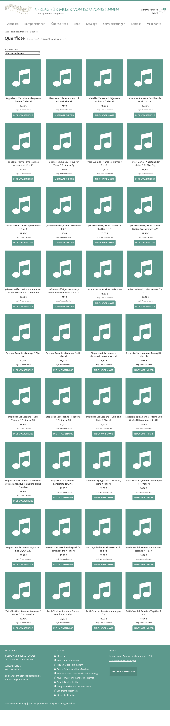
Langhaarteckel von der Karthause (74, 686)
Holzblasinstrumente (19, 31)
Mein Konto (154, 24)
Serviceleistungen (114, 24)
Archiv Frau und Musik (68, 660)
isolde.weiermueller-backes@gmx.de (23, 675)
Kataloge (91, 24)
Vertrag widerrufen (123, 671)
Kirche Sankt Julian (66, 695)
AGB (150, 656)
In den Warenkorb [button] (23, 115)
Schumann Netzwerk (67, 690)
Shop (77, 24)
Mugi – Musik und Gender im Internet (75, 677)
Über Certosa (59, 24)
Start (7, 31)
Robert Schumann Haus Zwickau (73, 669)
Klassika (61, 656)
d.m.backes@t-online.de (16, 679)
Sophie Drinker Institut (68, 682)
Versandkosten (25, 110)
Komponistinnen (34, 24)
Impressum (115, 656)
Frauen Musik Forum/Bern (70, 664)
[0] (162, 13)
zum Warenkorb (149, 10)
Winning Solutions (66, 703)
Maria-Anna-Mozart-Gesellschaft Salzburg (77, 673)
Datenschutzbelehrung (134, 656)
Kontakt (136, 24)
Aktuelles (13, 24)
